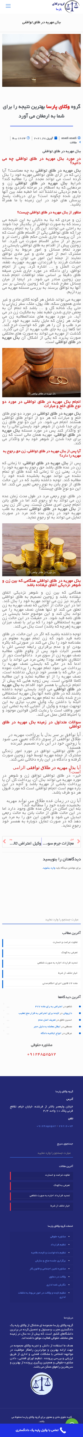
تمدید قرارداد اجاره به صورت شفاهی (57, 962)
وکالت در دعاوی (57, 1276)
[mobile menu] (8, 6)
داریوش (67, 1013)
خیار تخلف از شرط (67, 973)
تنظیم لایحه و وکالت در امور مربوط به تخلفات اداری (42, 1295)
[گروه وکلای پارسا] (66, 6)
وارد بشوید (49, 868)
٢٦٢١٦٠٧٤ (66, 1126)
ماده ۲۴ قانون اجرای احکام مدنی (59, 983)
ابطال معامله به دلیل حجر (47, 1026)
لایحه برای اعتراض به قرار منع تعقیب (39, 1013)
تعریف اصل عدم (47, 1020)
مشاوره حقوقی (58, 1236)
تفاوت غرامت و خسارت (65, 942)
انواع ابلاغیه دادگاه (51, 1033)
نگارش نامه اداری (56, 1284)
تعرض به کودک (69, 952)
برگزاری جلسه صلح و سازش (50, 1260)
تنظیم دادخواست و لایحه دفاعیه (48, 1252)
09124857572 (46, 1126)
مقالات (73, 142)
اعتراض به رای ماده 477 (48, 1006)
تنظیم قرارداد (58, 1244)
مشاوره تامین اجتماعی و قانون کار (48, 1268)
